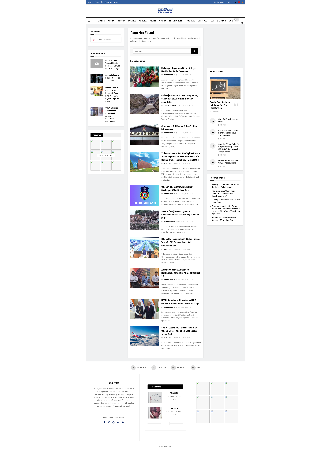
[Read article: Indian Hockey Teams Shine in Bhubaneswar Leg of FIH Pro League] (97, 63)
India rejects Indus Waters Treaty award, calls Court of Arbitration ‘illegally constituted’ (179, 98)
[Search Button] (242, 23)
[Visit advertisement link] (225, 46)
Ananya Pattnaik (170, 105)
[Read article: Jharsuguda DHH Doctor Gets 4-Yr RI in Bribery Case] (144, 134)
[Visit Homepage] (165, 11)
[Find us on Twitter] (235, 2)
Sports (162, 21)
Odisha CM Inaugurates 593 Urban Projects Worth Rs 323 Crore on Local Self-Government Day (181, 242)
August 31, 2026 (182, 75)
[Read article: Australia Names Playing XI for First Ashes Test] (97, 78)
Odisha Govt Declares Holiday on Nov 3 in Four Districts (220, 105)
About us (90, 2)
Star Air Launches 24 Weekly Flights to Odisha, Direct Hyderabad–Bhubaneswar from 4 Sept (179, 330)
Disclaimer (108, 2)
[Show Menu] (89, 21)
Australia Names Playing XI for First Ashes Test (113, 78)
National (143, 21)
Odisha (110, 21)
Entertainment (176, 21)
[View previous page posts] (163, 423)
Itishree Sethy (169, 75)
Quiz (231, 21)
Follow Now (106, 155)
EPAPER (101, 21)
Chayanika (174, 393)
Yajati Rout (168, 163)
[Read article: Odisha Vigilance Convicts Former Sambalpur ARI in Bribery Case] (144, 195)
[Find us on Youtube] (239, 2)
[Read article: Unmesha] (155, 412)
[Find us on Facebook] (232, 2)
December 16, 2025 (174, 396)
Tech (212, 21)
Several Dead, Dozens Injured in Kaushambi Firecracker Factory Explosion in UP (180, 214)
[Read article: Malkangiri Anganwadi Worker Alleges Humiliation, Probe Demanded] (144, 76)
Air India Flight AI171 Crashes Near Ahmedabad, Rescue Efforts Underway (228, 132)
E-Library (221, 21)
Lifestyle (202, 21)
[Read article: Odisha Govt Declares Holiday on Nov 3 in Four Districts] (225, 88)
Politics (132, 21)
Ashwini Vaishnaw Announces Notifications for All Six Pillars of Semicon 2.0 (180, 272)
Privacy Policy (99, 2)
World (153, 21)
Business (190, 21)
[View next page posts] (168, 423)
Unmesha (174, 408)
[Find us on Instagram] (113, 422)
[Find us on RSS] (242, 2)
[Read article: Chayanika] (155, 397)
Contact (116, 2)
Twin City (121, 21)
